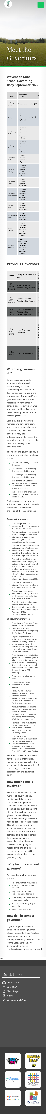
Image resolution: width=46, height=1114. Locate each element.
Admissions (13, 982)
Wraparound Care (16, 1000)
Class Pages (13, 991)
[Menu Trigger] (41, 5)
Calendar (12, 986)
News (10, 995)
